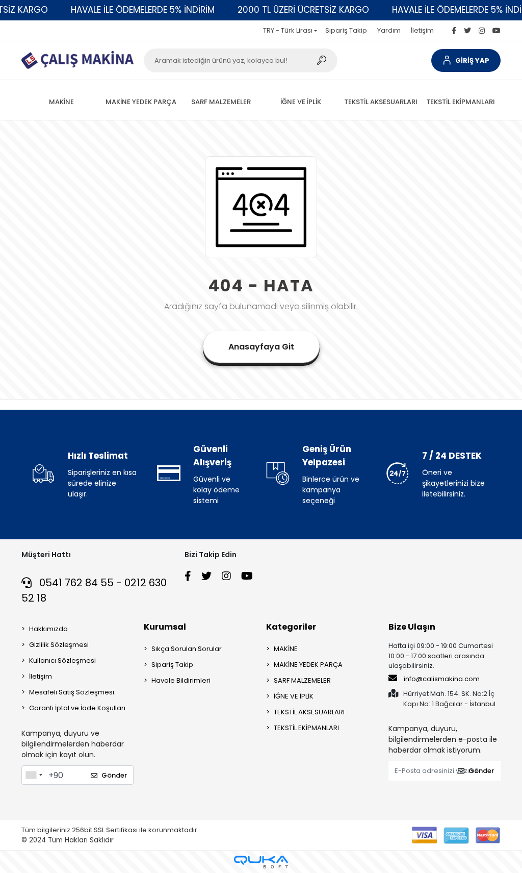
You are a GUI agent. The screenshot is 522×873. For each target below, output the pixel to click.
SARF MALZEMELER (302, 680)
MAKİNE (286, 649)
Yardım (389, 30)
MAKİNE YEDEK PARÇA (308, 664)
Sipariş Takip (346, 30)
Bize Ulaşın (411, 627)
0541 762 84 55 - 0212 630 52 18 (94, 590)
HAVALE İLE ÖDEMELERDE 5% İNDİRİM (143, 10)
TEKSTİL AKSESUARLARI (309, 712)
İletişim (422, 30)
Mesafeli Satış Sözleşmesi (71, 692)
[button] (465, 60)
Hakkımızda (48, 629)
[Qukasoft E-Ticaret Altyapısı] (261, 862)
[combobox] (33, 775)
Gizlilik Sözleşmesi (59, 645)
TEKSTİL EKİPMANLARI (306, 728)
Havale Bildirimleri (181, 680)
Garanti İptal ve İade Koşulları (77, 708)
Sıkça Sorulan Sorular (186, 649)
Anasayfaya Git (261, 347)
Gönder (114, 775)
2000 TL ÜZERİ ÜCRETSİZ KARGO (303, 10)
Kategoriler (291, 627)
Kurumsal (165, 627)
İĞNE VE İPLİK (294, 696)
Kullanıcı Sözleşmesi (62, 660)
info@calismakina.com (442, 679)
